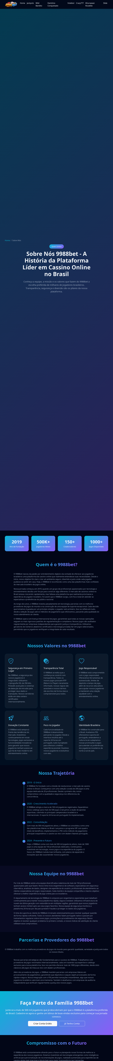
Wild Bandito (39, 4)
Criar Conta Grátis (42, 1023)
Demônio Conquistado (53, 4)
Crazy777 (80, 3)
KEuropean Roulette (90, 4)
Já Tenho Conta (72, 1023)
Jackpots (30, 3)
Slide (105, 3)
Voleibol (71, 3)
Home (22, 3)
